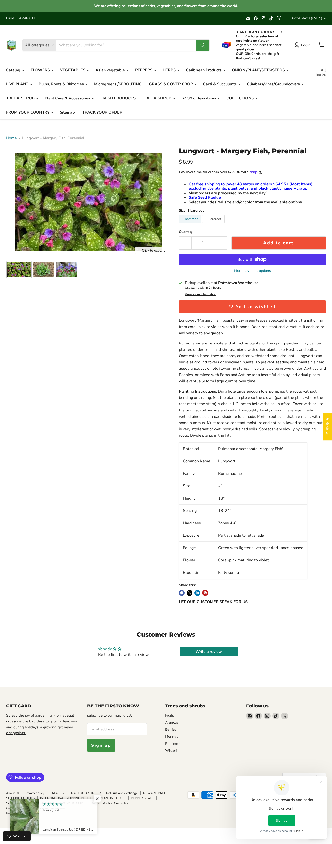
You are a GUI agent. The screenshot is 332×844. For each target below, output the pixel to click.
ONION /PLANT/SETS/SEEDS (259, 70)
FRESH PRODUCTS (118, 98)
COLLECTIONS (240, 98)
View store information (200, 294)
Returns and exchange (122, 793)
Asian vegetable (111, 70)
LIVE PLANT (17, 84)
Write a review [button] (208, 651)
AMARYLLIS (27, 18)
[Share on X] (189, 593)
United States (306, 18)
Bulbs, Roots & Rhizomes (62, 84)
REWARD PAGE (154, 793)
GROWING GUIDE (72, 803)
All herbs (321, 72)
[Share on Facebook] (182, 593)
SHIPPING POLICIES (20, 798)
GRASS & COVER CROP (171, 84)
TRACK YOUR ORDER (102, 112)
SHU (39, 803)
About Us (12, 793)
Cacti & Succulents (220, 84)
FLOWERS (41, 70)
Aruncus (171, 722)
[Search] (202, 45)
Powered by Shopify (20, 813)
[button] (19, 269)
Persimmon (174, 743)
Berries (170, 729)
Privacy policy (34, 793)
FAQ (51, 803)
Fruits (169, 715)
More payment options (252, 271)
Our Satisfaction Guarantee (110, 803)
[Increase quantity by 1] (221, 243)
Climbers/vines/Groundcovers (274, 84)
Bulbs (10, 18)
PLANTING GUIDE (113, 798)
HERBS (170, 70)
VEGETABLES (73, 70)
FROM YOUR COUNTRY (28, 112)
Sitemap (67, 112)
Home (11, 138)
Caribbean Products (204, 70)
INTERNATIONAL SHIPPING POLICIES (67, 798)
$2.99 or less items (199, 98)
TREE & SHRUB (20, 98)
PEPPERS (144, 70)
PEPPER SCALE (142, 798)
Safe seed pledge (18, 803)
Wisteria (172, 750)
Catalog (13, 70)
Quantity (185, 232)
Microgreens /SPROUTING (118, 84)
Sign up (101, 745)
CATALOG (57, 793)
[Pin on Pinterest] (205, 593)
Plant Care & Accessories (68, 98)
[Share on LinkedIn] (197, 593)
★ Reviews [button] (327, 426)
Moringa (171, 736)
